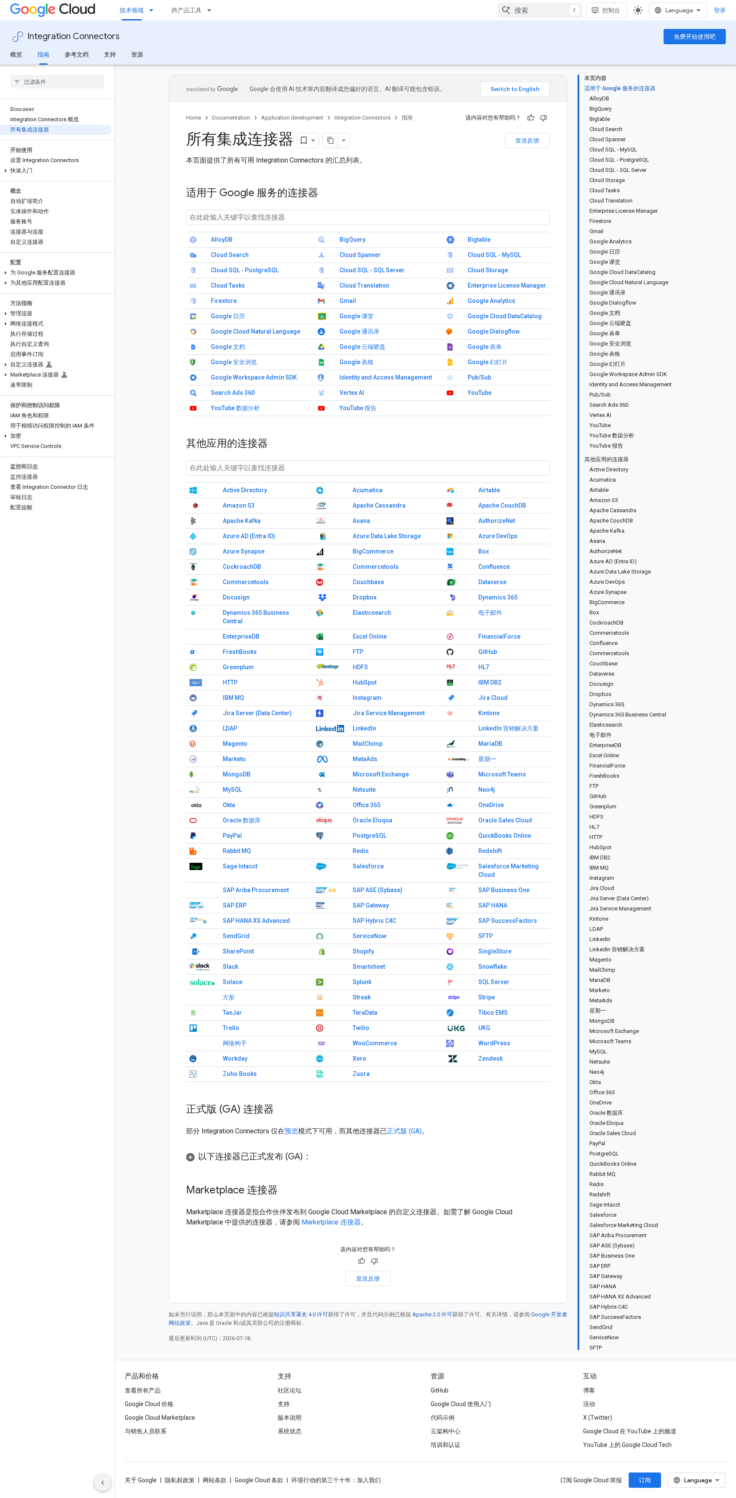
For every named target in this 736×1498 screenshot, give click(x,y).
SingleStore (495, 951)
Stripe (486, 997)
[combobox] (540, 10)
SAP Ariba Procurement (256, 890)
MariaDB (490, 743)
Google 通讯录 (359, 331)
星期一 (487, 759)
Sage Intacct (240, 866)
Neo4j (486, 789)
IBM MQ (233, 697)
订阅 (645, 1480)
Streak (362, 997)
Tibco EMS (493, 1012)
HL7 (483, 667)
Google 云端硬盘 (362, 346)
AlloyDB (222, 239)
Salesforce (368, 866)
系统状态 (290, 1431)
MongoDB (236, 774)
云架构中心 (445, 1431)
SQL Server (493, 982)
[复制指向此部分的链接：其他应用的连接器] (276, 444)
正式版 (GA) (404, 1131)
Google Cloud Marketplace (160, 1417)
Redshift (490, 850)
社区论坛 (290, 1390)
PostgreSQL (369, 835)
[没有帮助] (543, 117)
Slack (230, 966)
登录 (720, 10)
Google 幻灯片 (488, 362)
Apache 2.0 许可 (432, 1314)
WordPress (494, 1043)
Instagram (367, 697)
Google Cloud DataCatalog (505, 316)
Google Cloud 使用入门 (461, 1404)
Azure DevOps (498, 536)
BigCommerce (373, 551)
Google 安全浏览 (234, 362)
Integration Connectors (73, 36)
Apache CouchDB (502, 505)
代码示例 (442, 1417)
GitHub (487, 651)
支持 (110, 54)
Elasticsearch (372, 612)
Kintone (489, 713)
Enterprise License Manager (507, 285)
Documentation (231, 117)
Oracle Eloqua (372, 820)
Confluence (494, 566)
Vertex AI (351, 392)
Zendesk (490, 1058)
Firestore (224, 300)
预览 (291, 1131)
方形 (229, 997)
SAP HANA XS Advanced (256, 920)
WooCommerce (375, 1043)
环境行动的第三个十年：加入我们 (336, 1480)
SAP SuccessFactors (507, 920)
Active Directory (245, 490)
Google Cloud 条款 (259, 1480)
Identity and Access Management (385, 377)
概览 (16, 54)
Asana (361, 520)
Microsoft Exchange (381, 774)
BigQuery (352, 239)
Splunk (362, 982)
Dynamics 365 (498, 597)
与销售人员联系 (146, 1431)
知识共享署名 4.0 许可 (301, 1314)
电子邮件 (490, 612)
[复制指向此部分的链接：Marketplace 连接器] (286, 1191)
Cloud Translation (364, 285)
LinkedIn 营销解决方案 (508, 728)
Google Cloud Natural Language (255, 331)
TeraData (365, 1012)
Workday (235, 1058)
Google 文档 (228, 346)
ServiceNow (369, 936)
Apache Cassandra (379, 505)
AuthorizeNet (496, 520)
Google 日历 (228, 316)
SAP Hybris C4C (374, 920)
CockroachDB (242, 566)
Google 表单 (485, 346)
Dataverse (492, 582)
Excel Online (370, 636)
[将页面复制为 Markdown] (330, 140)
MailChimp (367, 743)
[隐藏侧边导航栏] (102, 1482)
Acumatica (367, 490)
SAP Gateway (371, 905)
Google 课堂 (356, 316)
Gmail (347, 300)
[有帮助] (530, 117)
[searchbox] (57, 81)
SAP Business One (503, 890)
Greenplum (238, 667)
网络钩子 (235, 1043)
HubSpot (365, 682)
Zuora (361, 1073)
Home (193, 117)
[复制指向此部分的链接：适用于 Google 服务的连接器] (326, 193)
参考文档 (77, 54)
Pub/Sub (479, 377)
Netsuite (364, 789)
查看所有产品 (143, 1390)
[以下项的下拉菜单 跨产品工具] (211, 10)
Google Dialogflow (494, 331)
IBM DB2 (489, 682)
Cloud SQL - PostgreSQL (245, 270)
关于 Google (141, 1480)
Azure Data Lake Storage (387, 536)
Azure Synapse (243, 551)
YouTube (480, 392)
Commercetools (376, 566)
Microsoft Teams (502, 774)
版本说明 (290, 1417)
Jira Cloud (493, 697)
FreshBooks (240, 651)
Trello (231, 1027)
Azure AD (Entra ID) (249, 536)
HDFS (360, 667)
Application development (292, 117)
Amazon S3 (239, 505)
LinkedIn (364, 728)
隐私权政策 (180, 1480)
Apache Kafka (242, 520)
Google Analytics (491, 300)
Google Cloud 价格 (149, 1404)
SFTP (485, 936)
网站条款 (215, 1480)
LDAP (230, 728)
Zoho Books (240, 1073)
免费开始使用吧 (695, 36)
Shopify (363, 951)
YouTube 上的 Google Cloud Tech (627, 1444)
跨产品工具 (186, 10)
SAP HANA (492, 905)
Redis (361, 850)
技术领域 (132, 10)
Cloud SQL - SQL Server (372, 270)
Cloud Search (230, 254)
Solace (232, 982)
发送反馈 (527, 140)
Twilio (361, 1027)
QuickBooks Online (504, 835)
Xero (359, 1058)
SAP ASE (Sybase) (377, 890)
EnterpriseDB (241, 636)
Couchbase (368, 582)
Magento (235, 743)
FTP (358, 651)
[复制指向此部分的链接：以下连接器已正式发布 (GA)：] (319, 1157)
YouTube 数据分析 (235, 408)
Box (483, 551)
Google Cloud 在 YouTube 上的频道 (629, 1431)
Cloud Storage (488, 270)
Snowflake (492, 966)
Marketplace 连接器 (331, 1222)
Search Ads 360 (233, 392)
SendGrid (236, 936)
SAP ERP (235, 905)
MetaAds (365, 759)
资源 (137, 54)
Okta (229, 805)
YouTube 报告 (358, 408)
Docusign (236, 597)
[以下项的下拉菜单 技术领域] (154, 10)
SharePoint (238, 951)
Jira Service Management (389, 713)
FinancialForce (499, 636)
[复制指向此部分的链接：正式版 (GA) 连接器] (282, 1110)
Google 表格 (356, 362)
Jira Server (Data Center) (257, 713)
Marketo (234, 759)
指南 (43, 54)
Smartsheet (369, 966)
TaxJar (232, 1012)
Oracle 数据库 (242, 820)
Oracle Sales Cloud (505, 820)
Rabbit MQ (237, 850)
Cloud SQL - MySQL (494, 254)
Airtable (489, 490)
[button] (55, 170)
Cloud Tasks (228, 285)
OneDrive (491, 805)
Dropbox (365, 597)
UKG (484, 1027)
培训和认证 (445, 1444)
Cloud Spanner (360, 254)
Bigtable (479, 239)
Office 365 (366, 805)
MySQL (232, 789)
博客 (589, 1390)
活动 (589, 1404)
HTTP (230, 682)
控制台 (611, 10)
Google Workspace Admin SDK (254, 377)
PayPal (232, 835)
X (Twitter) (597, 1417)
